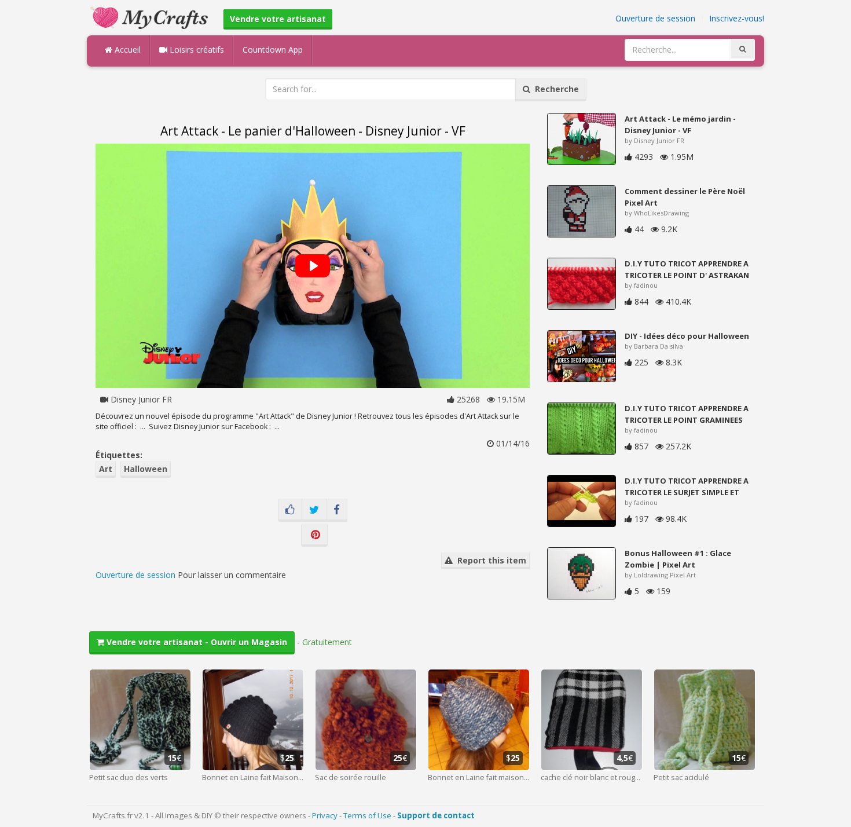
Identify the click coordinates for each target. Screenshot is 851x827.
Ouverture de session (655, 18)
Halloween (145, 468)
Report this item (489, 560)
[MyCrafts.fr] (151, 16)
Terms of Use (367, 815)
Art (105, 468)
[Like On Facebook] (290, 510)
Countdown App (273, 49)
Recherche (554, 88)
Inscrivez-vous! (736, 18)
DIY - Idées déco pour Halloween (687, 336)
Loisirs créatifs (195, 49)
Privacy (325, 815)
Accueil (126, 49)
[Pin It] (314, 535)
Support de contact (436, 815)
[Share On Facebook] (336, 510)
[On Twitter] (314, 510)
